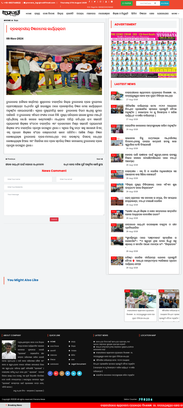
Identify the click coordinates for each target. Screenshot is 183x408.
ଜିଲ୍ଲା (60, 13)
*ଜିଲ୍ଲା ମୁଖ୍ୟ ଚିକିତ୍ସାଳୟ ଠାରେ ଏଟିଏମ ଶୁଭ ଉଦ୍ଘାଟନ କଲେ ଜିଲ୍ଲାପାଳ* (151, 186)
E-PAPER (126, 3)
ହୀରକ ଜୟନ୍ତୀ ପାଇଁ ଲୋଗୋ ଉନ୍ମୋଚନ (25, 164)
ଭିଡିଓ (134, 13)
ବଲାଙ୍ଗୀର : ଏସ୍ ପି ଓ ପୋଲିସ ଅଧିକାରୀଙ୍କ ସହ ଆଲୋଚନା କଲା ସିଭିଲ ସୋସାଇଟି (151, 173)
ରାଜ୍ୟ (37, 13)
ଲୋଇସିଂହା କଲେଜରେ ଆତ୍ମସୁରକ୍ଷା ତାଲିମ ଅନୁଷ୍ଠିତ (151, 125)
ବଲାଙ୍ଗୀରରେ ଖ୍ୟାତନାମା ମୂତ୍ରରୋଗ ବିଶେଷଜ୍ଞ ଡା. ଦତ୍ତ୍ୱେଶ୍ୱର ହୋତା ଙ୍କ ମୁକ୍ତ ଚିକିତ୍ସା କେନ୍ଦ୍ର (151, 94)
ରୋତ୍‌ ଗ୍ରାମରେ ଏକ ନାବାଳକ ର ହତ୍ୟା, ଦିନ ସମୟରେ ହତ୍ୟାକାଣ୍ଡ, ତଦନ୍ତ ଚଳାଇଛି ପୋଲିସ (151, 199)
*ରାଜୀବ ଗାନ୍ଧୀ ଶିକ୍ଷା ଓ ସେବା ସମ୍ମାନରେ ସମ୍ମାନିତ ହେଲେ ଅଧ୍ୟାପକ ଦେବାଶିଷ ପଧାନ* (151, 212)
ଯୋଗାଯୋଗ (163, 13)
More (174, 13)
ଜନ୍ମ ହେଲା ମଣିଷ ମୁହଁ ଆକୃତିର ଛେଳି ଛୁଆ (83, 164)
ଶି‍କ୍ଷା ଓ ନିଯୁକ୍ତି (120, 13)
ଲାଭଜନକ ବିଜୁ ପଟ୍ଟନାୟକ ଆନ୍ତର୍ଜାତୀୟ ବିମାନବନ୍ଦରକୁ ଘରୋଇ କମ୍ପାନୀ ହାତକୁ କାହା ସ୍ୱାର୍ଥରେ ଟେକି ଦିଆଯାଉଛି (151, 141)
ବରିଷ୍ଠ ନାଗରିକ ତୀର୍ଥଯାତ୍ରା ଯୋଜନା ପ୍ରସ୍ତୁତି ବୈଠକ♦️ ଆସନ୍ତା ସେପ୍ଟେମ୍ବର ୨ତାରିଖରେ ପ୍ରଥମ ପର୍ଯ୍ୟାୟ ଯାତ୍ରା (151, 261)
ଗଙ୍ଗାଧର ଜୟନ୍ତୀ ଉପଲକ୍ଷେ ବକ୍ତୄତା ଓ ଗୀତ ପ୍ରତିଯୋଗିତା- (151, 226)
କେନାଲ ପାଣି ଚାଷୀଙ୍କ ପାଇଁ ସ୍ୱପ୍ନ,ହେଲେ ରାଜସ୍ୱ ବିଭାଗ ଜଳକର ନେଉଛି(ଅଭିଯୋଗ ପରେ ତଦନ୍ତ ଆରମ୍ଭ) (151, 158)
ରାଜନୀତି (70, 13)
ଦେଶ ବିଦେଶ (48, 13)
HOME (52, 341)
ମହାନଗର (91, 13)
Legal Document (78, 364)
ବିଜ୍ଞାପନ (143, 13)
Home (28, 13)
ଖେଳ (152, 13)
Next (99, 159)
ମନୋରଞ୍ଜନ (104, 13)
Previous (11, 159)
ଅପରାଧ (80, 13)
